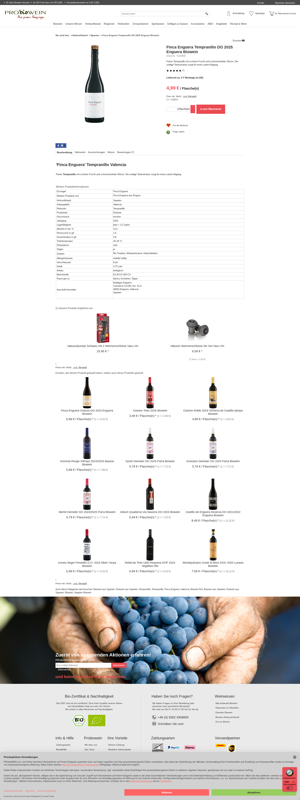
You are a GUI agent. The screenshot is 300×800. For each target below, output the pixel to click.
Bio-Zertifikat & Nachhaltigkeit (89, 696)
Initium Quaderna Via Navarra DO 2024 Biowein (150, 512)
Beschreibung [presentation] (64, 152)
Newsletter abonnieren (285, 3)
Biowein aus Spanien (104, 589)
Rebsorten (123, 24)
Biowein (57, 24)
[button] (60, 145)
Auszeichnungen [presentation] (96, 152)
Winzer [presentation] (111, 152)
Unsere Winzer (73, 24)
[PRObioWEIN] (25, 14)
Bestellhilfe (61, 749)
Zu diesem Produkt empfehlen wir (74, 308)
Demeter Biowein (223, 712)
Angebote (221, 24)
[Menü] (295, 769)
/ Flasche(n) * (79, 419)
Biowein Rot (196, 589)
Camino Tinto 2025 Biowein (150, 410)
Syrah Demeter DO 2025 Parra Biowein (150, 461)
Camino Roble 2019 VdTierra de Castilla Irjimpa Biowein (213, 412)
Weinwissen (225, 696)
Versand (192, 96)
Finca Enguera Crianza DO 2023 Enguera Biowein (87, 412)
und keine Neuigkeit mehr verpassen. (90, 676)
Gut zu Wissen (222, 721)
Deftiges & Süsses (177, 24)
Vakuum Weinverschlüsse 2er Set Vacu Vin (197, 346)
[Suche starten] (207, 13)
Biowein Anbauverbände (227, 717)
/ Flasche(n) (182, 88)
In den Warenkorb (210, 109)
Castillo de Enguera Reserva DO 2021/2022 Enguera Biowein (213, 513)
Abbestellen (64, 669)
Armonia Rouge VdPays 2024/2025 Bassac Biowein (87, 463)
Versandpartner (227, 738)
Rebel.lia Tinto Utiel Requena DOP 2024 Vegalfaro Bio (150, 564)
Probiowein (93, 738)
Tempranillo (144, 589)
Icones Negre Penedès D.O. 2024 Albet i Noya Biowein (87, 564)
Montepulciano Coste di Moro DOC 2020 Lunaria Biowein (213, 564)
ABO (210, 24)
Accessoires (198, 24)
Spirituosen (158, 24)
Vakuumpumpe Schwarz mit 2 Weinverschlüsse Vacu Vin (102, 346)
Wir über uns (91, 745)
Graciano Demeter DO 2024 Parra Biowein (213, 461)
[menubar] (150, 24)
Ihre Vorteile (117, 738)
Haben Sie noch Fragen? (172, 696)
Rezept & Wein (238, 24)
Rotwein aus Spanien (127, 589)
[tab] (64, 152)
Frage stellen (178, 132)
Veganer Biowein (82, 592)
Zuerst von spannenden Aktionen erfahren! (103, 654)
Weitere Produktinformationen (72, 186)
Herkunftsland (93, 24)
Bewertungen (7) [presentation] (125, 152)
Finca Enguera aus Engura (126, 195)
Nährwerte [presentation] (80, 152)
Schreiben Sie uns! (171, 724)
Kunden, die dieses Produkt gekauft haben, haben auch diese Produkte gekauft (99, 373)
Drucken (237, 40)
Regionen (109, 24)
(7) (182, 70)
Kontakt (260, 3)
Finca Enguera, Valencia (177, 589)
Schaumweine (140, 24)
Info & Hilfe (64, 738)
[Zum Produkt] (103, 328)
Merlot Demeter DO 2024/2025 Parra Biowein (87, 512)
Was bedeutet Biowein (226, 703)
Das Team (90, 749)
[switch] (290, 788)
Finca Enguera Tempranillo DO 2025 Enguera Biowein (199, 49)
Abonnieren (119, 665)
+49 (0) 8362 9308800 (173, 717)
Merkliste (260, 13)
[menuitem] (58, 24)
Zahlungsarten (63, 745)
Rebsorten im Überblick (227, 708)
